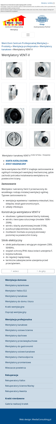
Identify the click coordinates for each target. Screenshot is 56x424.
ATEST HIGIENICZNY (16, 163)
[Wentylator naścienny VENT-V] (14, 70)
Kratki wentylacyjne (14, 306)
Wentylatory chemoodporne (19, 357)
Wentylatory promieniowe (18, 362)
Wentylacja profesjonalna (18, 319)
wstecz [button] (15, 271)
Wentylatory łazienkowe (17, 285)
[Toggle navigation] (28, 34)
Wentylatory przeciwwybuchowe (21, 340)
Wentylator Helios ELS (16, 290)
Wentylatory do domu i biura (19, 301)
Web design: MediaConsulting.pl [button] (35, 419)
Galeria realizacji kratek (16, 403)
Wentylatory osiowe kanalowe (20, 351)
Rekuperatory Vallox (15, 380)
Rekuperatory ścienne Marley (19, 385)
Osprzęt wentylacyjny (15, 312)
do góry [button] (41, 271)
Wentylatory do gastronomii (19, 346)
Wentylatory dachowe (16, 335)
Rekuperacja (11, 375)
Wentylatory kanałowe (16, 296)
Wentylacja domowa (15, 280)
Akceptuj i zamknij (47, 3)
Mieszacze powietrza (15, 367)
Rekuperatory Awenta (16, 391)
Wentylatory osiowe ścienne (19, 330)
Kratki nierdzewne (14, 398)
